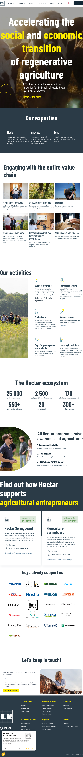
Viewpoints (23, 726)
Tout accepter (30, 748)
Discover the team (25, 723)
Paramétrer (19, 748)
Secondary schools (46, 711)
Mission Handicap (25, 711)
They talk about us (25, 729)
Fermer (7, 748)
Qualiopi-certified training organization (43, 299)
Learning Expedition (47, 708)
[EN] (70, 3)
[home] (2, 3)
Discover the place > (33, 96)
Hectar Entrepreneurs (47, 723)
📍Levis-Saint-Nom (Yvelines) (70, 726)
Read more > (63, 326)
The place (23, 705)
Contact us (78, 3)
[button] (10, 3)
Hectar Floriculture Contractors (49, 726)
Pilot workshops (25, 708)
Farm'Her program (46, 729)
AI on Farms (66, 705)
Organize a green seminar (48, 705)
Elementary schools (47, 714)
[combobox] (70, 3)
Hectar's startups (67, 708)
